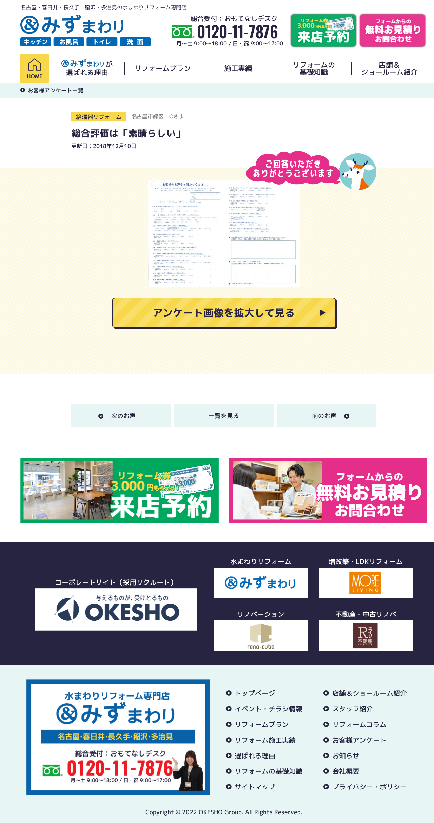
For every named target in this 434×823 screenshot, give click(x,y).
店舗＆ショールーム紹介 (389, 68)
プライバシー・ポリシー (369, 786)
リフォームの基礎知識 (314, 68)
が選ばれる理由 (89, 68)
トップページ (255, 693)
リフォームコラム (359, 724)
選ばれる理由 (255, 755)
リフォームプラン (162, 68)
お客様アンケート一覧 (55, 90)
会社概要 (345, 771)
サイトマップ (255, 786)
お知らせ (345, 755)
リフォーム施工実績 (265, 740)
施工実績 (238, 68)
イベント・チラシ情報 (268, 708)
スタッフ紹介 (352, 708)
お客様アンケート (359, 740)
